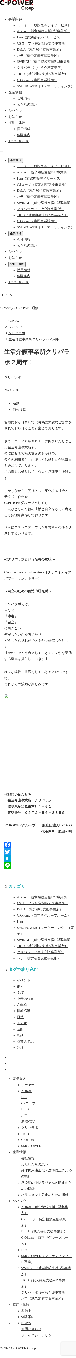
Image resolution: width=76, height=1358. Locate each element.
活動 (16, 403)
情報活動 (19, 409)
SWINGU (45, 940)
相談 (20, 1035)
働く (20, 986)
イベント (23, 980)
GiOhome (44, 915)
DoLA (40, 909)
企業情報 (15, 233)
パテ (39, 958)
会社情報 (23, 98)
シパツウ (19, 1201)
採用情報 (23, 129)
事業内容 (15, 160)
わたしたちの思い (34, 1164)
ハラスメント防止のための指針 (44, 1195)
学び (20, 992)
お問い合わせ (18, 141)
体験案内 (23, 135)
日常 (20, 1017)
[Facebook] (38, 845)
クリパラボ (40, 952)
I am (20, 921)
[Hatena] (38, 858)
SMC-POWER (31, 1146)
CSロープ (42, 903)
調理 (20, 1047)
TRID (42, 946)
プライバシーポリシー (38, 1335)
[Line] (38, 865)
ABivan (43, 897)
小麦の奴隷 (25, 999)
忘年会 (22, 1005)
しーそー (28, 1085)
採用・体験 (17, 264)
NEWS (26, 1323)
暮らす (22, 1023)
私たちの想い (27, 104)
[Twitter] (38, 851)
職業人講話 (25, 1041)
